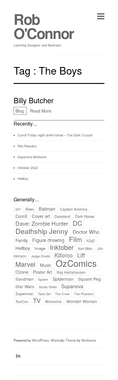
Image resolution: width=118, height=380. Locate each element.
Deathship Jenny (41, 231)
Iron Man (85, 248)
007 (18, 209)
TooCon (21, 301)
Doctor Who (86, 231)
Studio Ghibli (48, 287)
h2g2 (91, 240)
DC (77, 223)
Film (75, 239)
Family (21, 240)
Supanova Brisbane (32, 156)
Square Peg (89, 279)
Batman (47, 208)
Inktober (62, 247)
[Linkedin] (18, 355)
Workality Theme (63, 340)
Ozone (21, 272)
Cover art (41, 216)
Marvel (25, 264)
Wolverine (53, 301)
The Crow (62, 294)
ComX (21, 216)
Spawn (43, 279)
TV (37, 300)
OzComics (76, 263)
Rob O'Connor (44, 25)
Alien (29, 209)
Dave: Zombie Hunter (41, 223)
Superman (24, 293)
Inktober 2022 (28, 167)
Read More (40, 111)
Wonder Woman (81, 301)
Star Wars (24, 286)
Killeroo (63, 255)
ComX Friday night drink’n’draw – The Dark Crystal (55, 135)
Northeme (88, 340)
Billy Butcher (34, 100)
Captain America (73, 209)
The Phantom (84, 294)
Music (45, 265)
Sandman (24, 279)
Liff (81, 255)
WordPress (40, 340)
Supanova (72, 286)
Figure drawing (48, 240)
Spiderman (63, 279)
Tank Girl (44, 294)
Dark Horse (84, 216)
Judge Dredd (40, 256)
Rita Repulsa (27, 145)
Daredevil (62, 216)
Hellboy (23, 178)
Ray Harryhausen (71, 272)
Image (39, 248)
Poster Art (42, 272)
